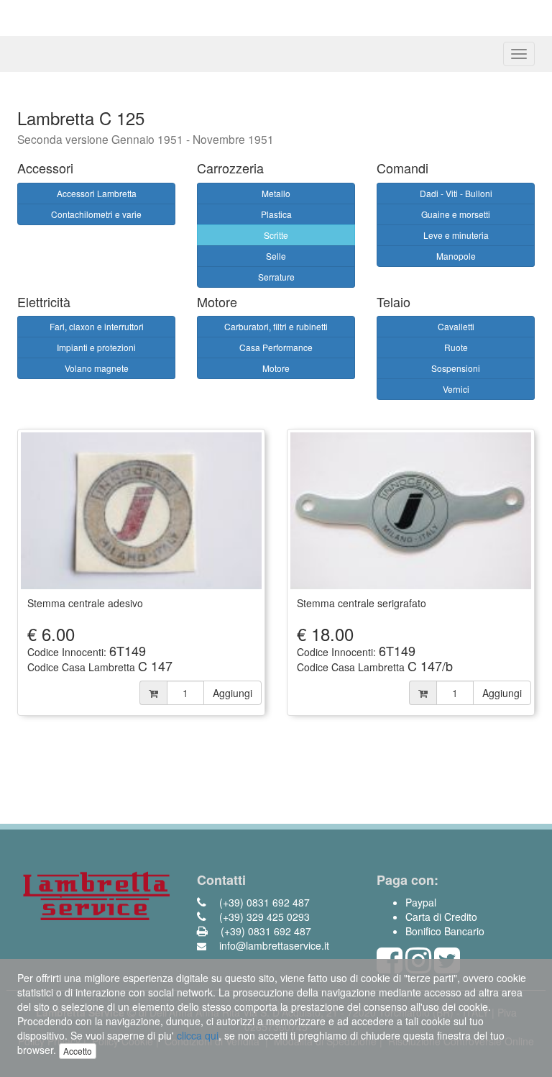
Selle (276, 256)
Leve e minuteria (456, 235)
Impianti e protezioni (96, 347)
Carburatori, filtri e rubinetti (276, 326)
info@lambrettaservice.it (272, 945)
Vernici (456, 389)
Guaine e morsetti (455, 214)
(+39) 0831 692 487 (263, 902)
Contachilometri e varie (96, 214)
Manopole (456, 256)
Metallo (276, 193)
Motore (276, 368)
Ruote (456, 347)
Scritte (276, 235)
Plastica (276, 214)
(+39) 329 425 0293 (263, 916)
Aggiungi (232, 693)
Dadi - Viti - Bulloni (456, 193)
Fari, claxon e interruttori (97, 326)
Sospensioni (455, 368)
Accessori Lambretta (97, 193)
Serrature (276, 277)
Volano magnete (97, 368)
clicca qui (197, 1035)
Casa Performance (276, 347)
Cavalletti (456, 326)
